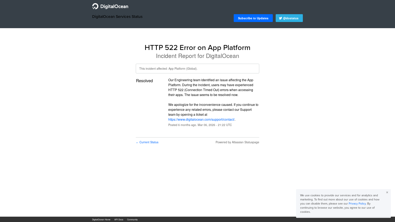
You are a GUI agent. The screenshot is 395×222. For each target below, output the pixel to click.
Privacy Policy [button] (357, 203)
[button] (253, 18)
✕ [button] (387, 192)
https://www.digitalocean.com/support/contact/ (201, 119)
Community (132, 219)
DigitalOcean (222, 55)
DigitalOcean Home (101, 219)
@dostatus (291, 18)
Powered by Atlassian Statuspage (237, 142)
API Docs (118, 219)
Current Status (147, 142)
